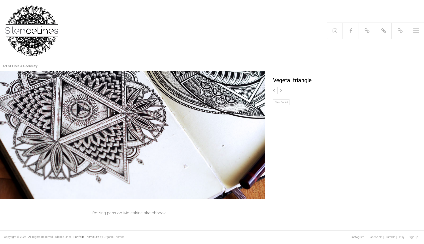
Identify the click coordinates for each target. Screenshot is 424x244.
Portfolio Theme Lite (86, 236)
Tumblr (390, 237)
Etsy (401, 237)
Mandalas (281, 102)
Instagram (358, 237)
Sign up (413, 237)
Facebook (375, 237)
